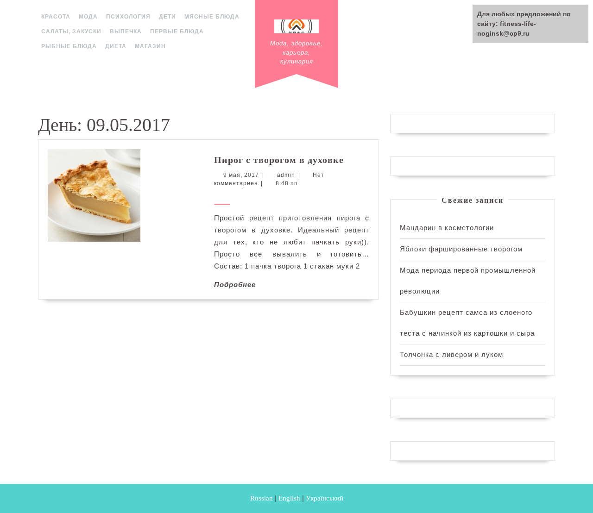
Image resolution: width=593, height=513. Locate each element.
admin (286, 175)
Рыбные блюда (69, 46)
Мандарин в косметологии (447, 227)
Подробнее (235, 284)
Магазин (150, 46)
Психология (128, 16)
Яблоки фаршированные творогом (461, 249)
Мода (88, 16)
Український (324, 498)
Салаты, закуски (71, 31)
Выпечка (126, 31)
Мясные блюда (212, 16)
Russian (261, 498)
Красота (55, 16)
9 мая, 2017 (241, 175)
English (289, 498)
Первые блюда (177, 31)
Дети (167, 16)
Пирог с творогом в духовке (279, 160)
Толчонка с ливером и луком (451, 354)
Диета (115, 46)
